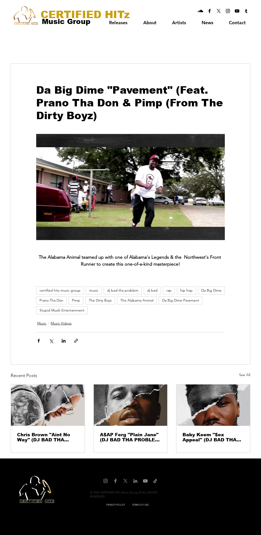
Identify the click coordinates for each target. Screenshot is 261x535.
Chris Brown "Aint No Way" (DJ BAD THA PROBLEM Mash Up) (43, 437)
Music (41, 323)
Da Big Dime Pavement (180, 300)
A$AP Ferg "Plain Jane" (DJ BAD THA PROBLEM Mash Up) (129, 437)
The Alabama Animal (136, 300)
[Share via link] (76, 340)
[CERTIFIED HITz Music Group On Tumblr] (246, 11)
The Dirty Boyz (100, 300)
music (93, 290)
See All (244, 374)
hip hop (186, 290)
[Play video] (130, 187)
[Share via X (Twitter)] (51, 340)
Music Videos (61, 323)
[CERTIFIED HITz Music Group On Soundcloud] (200, 11)
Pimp (76, 300)
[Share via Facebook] (38, 340)
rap (169, 290)
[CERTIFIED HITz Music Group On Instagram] (228, 11)
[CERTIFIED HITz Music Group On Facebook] (209, 11)
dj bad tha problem (122, 290)
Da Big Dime (211, 290)
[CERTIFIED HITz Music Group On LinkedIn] (135, 481)
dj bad (152, 290)
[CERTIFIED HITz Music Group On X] (218, 11)
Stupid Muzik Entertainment (62, 310)
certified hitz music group (60, 290)
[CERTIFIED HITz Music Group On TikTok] (155, 481)
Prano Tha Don (51, 300)
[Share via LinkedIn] (63, 340)
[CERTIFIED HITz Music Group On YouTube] (237, 11)
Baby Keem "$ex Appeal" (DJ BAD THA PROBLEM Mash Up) (209, 437)
